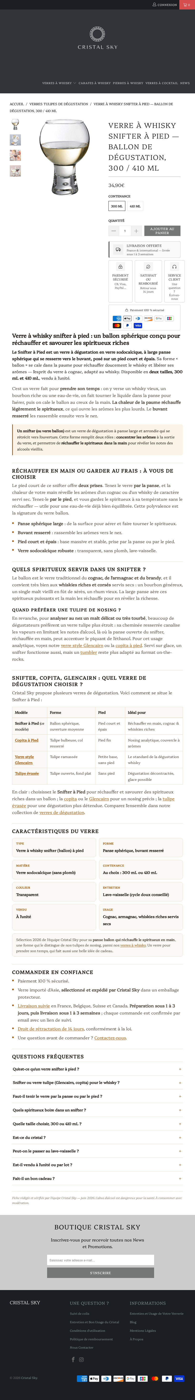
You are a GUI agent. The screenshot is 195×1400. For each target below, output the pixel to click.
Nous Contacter (81, 1347)
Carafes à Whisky (95, 83)
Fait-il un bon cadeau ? (34, 1178)
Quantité (116, 220)
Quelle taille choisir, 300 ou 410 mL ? (47, 1123)
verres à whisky (133, 944)
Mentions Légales (143, 1330)
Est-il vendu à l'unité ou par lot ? (42, 1164)
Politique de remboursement (91, 1339)
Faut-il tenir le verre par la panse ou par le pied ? (57, 1096)
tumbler (88, 652)
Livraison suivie (34, 1006)
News (185, 83)
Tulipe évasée (27, 773)
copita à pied (129, 645)
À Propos (136, 1339)
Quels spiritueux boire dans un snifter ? (49, 1109)
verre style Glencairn (82, 645)
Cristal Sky (29, 1377)
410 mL (135, 206)
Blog (133, 1322)
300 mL (117, 206)
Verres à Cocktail (162, 83)
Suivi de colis (79, 1313)
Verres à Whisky (57, 83)
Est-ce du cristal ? (29, 1137)
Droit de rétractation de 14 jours (51, 1029)
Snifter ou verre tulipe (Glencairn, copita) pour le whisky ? (66, 1082)
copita (70, 798)
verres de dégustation (61, 812)
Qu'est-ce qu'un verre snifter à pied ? (46, 1068)
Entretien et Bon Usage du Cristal (94, 1322)
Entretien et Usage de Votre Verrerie (157, 1313)
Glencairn (99, 798)
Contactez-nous (110, 1038)
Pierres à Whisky (128, 83)
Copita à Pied (26, 739)
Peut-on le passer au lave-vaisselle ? (46, 1150)
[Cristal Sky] (97, 41)
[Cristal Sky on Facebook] (73, 1360)
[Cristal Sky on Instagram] (81, 1360)
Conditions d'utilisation (87, 1330)
